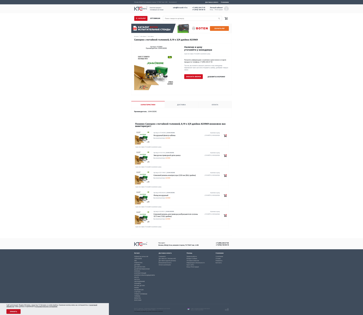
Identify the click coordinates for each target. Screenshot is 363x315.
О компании (225, 2)
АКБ (135, 260)
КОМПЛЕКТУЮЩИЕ (140, 273)
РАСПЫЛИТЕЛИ (138, 290)
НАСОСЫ (137, 279)
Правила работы (192, 256)
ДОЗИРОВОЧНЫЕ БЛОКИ (142, 269)
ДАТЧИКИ (137, 265)
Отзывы (218, 258)
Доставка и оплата (211, 2)
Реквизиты (219, 260)
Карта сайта (190, 265)
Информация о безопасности (196, 262)
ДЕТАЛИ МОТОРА (139, 267)
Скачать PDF (219, 28)
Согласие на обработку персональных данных (148, 311)
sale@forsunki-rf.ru (180, 7)
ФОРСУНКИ (137, 300)
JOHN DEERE (138, 258)
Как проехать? (173, 2)
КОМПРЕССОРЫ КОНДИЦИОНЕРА (144, 275)
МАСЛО (136, 277)
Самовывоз (162, 256)
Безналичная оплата (165, 262)
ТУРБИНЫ (137, 296)
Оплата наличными (165, 265)
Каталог (136, 36)
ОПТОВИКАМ (155, 18)
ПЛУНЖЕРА (137, 283)
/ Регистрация (194, 267)
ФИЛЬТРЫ (137, 298)
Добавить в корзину (216, 77)
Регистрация (219, 9)
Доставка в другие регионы (167, 260)
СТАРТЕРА (137, 292)
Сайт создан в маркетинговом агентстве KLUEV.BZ (200, 309)
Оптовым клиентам (193, 260)
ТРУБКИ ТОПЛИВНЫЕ (140, 294)
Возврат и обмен (192, 258)
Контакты (219, 262)
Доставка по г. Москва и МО (167, 258)
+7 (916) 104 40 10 (198, 9)
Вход (211, 9)
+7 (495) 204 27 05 (198, 7)
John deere (143, 36)
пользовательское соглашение (46, 306)
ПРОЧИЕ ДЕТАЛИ (139, 285)
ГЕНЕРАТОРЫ (138, 262)
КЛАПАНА (137, 271)
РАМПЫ (136, 287)
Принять (13, 311)
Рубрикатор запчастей (141, 256)
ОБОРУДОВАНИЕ (139, 281)
